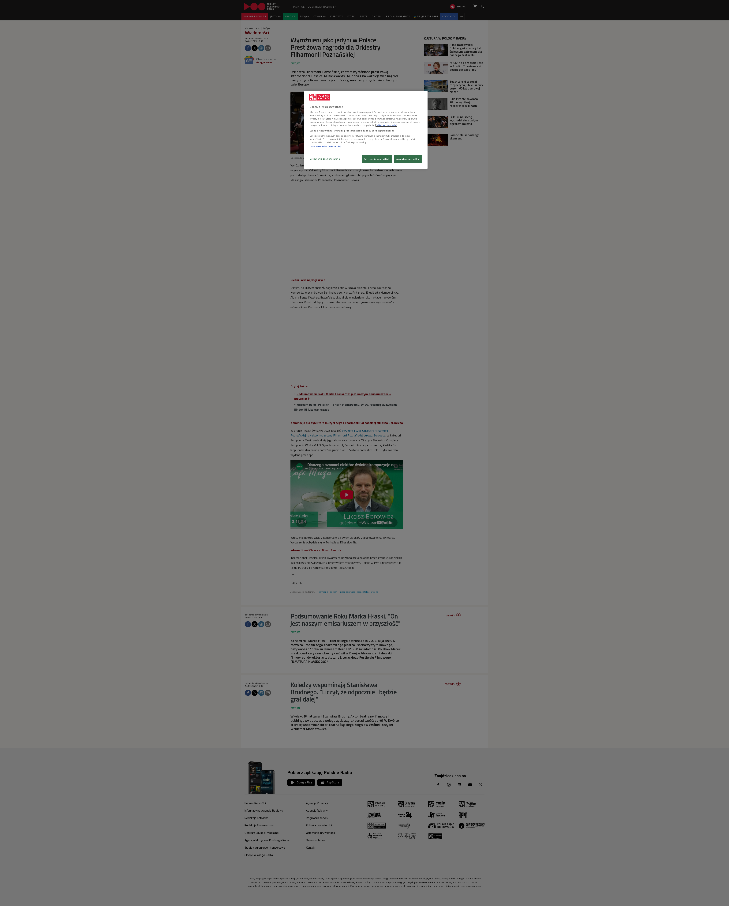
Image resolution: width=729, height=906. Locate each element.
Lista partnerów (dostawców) (325, 146)
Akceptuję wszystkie (408, 159)
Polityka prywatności (386, 125)
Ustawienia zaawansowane (325, 158)
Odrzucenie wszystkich (377, 159)
